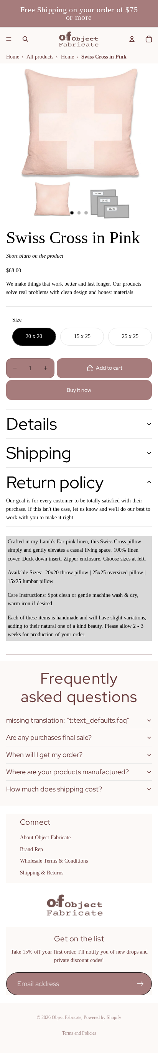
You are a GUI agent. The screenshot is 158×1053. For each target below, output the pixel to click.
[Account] (131, 39)
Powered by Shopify (102, 1017)
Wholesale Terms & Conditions (54, 861)
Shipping (38, 453)
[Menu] (9, 39)
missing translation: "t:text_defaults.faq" (67, 720)
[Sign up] (140, 984)
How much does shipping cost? (54, 789)
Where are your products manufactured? (67, 771)
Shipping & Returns (41, 872)
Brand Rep (31, 849)
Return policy (55, 482)
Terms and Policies (79, 1033)
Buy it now (79, 390)
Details (31, 424)
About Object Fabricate (45, 837)
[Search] (25, 39)
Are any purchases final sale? (49, 737)
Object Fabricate (66, 1017)
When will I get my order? (44, 754)
